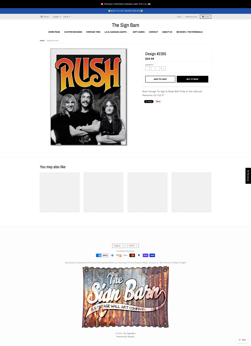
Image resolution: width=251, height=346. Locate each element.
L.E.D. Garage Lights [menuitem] (116, 32)
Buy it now (192, 79)
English (56, 17)
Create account (191, 17)
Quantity (149, 65)
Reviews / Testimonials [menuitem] (189, 32)
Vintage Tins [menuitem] (93, 32)
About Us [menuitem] (167, 32)
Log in (179, 17)
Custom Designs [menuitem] (73, 32)
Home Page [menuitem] (54, 32)
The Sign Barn (125, 25)
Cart (207, 17)
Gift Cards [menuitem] (139, 32)
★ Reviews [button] (248, 175)
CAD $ (65, 17)
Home (42, 41)
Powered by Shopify (125, 336)
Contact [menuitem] (153, 32)
